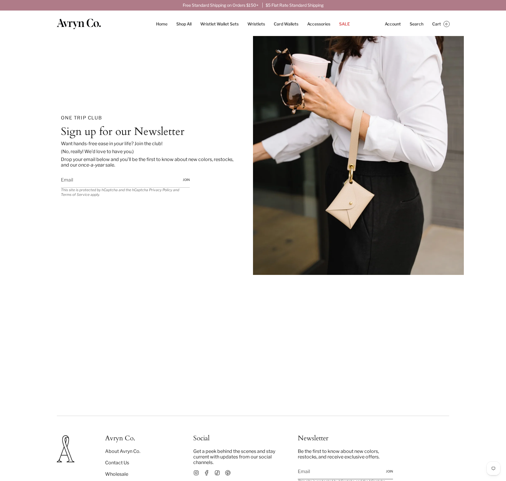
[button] (184, 24)
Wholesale (116, 474)
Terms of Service (75, 194)
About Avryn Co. (122, 451)
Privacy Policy (160, 190)
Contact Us (117, 462)
